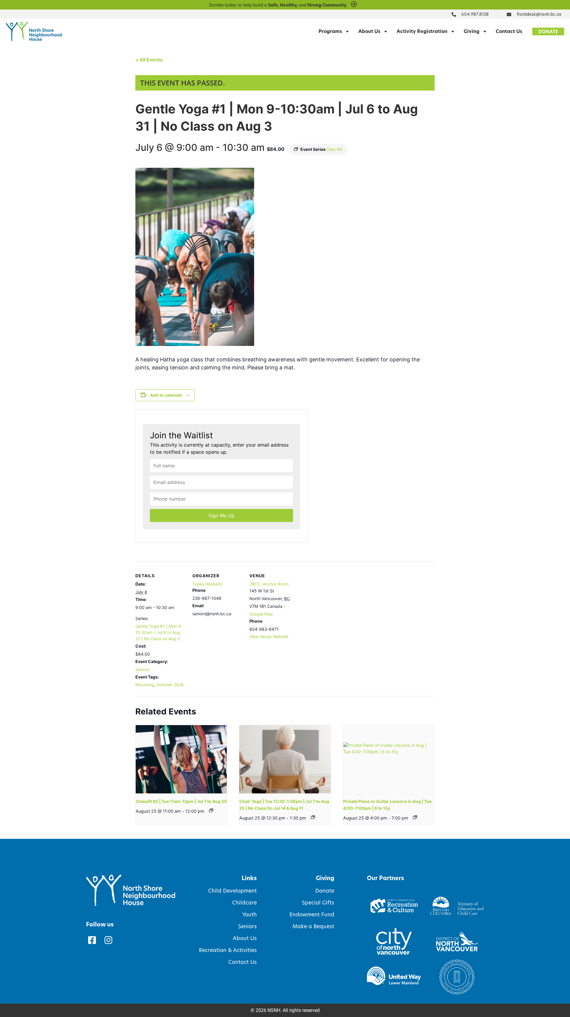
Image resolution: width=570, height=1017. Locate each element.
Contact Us (509, 31)
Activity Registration (422, 31)
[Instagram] (108, 940)
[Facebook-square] (92, 940)
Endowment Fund (311, 915)
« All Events (149, 60)
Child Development (232, 891)
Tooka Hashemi (207, 583)
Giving (471, 31)
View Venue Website (268, 636)
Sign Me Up (221, 515)
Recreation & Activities (228, 950)
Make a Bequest (313, 926)
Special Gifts (318, 903)
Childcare (244, 903)
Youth (249, 915)
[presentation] (181, 759)
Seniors (142, 669)
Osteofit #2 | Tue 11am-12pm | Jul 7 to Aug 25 (181, 801)
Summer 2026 (170, 684)
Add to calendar (166, 395)
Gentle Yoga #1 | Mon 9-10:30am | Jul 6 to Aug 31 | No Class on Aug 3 (159, 632)
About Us (369, 31)
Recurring (144, 684)
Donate (324, 891)
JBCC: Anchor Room (269, 583)
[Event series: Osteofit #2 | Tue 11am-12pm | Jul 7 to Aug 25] (211, 810)
